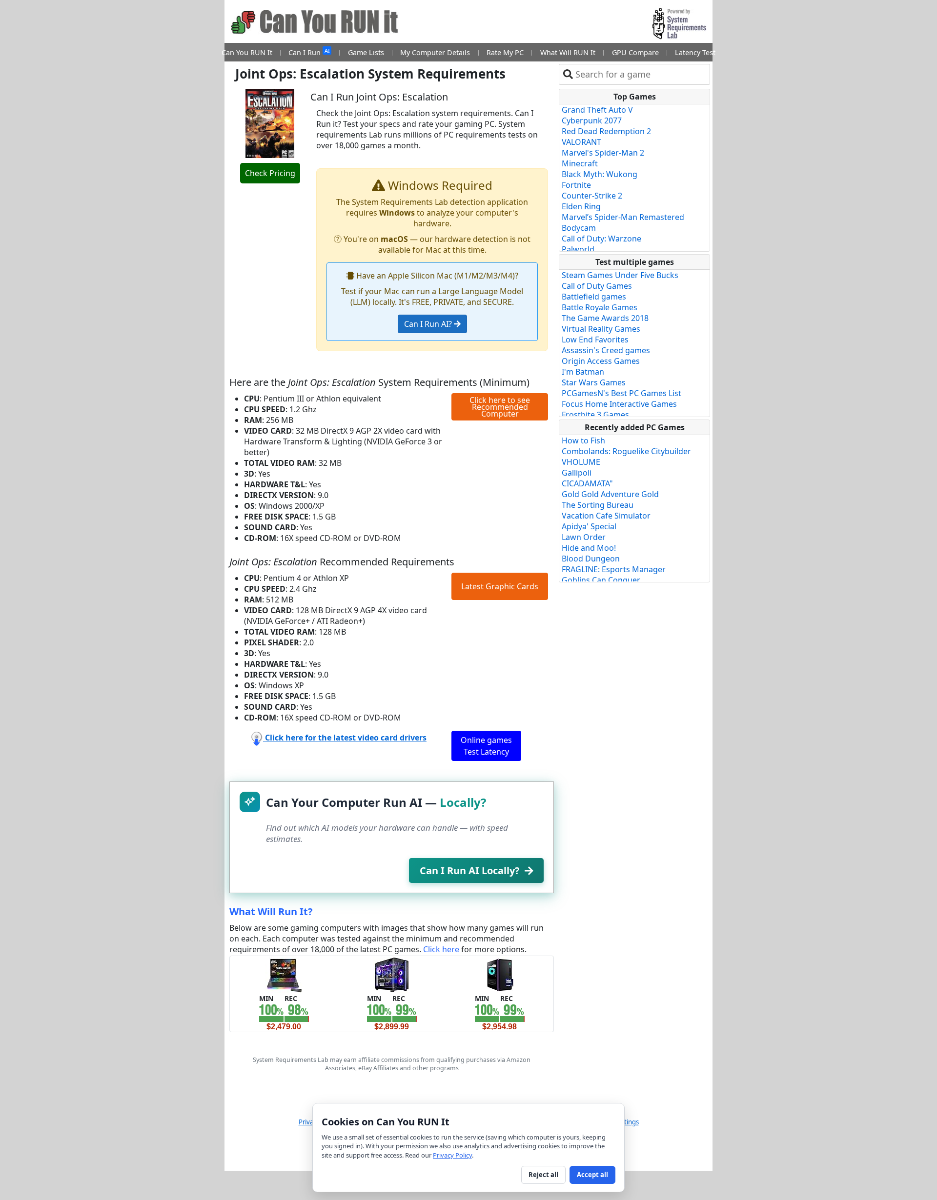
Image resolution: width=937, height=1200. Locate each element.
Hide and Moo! (589, 547)
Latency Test (695, 52)
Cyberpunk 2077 (592, 120)
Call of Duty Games (597, 285)
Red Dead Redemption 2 (606, 131)
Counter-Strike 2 (592, 195)
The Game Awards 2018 (605, 318)
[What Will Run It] (283, 974)
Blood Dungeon (591, 558)
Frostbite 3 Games (595, 414)
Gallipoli (576, 472)
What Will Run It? (271, 911)
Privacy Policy (452, 1155)
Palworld (578, 249)
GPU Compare (635, 52)
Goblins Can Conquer (601, 580)
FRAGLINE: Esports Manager (614, 569)
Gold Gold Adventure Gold (610, 494)
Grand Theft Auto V (597, 109)
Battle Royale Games (599, 307)
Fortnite (576, 185)
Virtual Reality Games (601, 328)
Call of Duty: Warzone (601, 238)
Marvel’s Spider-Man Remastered (623, 217)
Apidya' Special (589, 526)
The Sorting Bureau (597, 505)
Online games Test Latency (486, 746)
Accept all (592, 1174)
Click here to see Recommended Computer (499, 407)
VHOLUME (581, 462)
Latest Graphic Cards (499, 586)
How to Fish (583, 440)
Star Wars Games (594, 382)
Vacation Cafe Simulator (606, 515)
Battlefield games (594, 296)
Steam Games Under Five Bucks (620, 275)
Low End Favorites (595, 339)
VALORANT (581, 142)
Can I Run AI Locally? (470, 870)
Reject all (543, 1174)
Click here (441, 949)
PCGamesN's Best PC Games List (621, 393)
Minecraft (580, 163)
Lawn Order (584, 537)
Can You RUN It (247, 52)
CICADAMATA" (587, 483)
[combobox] (640, 74)
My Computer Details (435, 52)
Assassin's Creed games (606, 350)
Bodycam (579, 227)
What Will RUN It (567, 52)
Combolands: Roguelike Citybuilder (626, 451)
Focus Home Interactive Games (619, 404)
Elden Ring (581, 206)
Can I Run (308, 52)
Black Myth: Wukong (599, 174)
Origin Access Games (601, 361)
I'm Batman (583, 371)
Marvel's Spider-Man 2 (603, 152)
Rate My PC (505, 52)
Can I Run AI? (429, 324)
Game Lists (366, 52)
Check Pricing (270, 173)
